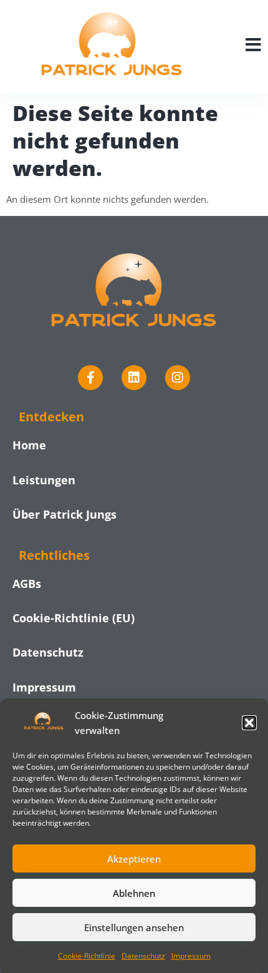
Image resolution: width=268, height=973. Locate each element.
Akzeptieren (134, 859)
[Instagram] (177, 377)
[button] (249, 722)
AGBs (26, 583)
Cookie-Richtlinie (86, 956)
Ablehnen (134, 893)
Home (29, 445)
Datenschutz (143, 956)
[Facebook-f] (90, 377)
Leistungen (43, 479)
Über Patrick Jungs (64, 514)
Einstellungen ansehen (134, 927)
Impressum (191, 956)
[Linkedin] (134, 377)
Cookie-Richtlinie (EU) (73, 617)
